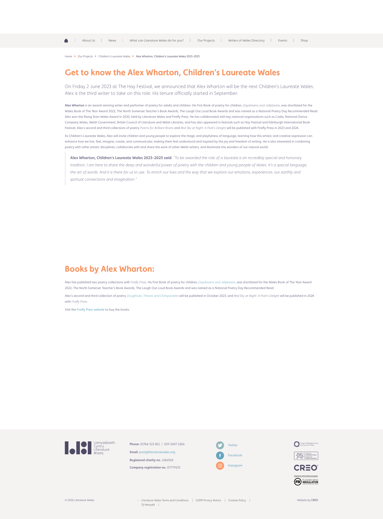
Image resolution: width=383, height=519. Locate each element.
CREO (314, 500)
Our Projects (206, 40)
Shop (304, 40)
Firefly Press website (90, 309)
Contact (301, 8)
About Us (88, 40)
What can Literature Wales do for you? (157, 40)
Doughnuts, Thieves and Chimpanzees (153, 296)
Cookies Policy (237, 500)
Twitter (232, 445)
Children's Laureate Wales (114, 56)
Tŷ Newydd (148, 504)
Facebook (234, 455)
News (112, 40)
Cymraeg (272, 8)
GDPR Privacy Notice (208, 500)
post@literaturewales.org (157, 452)
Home (68, 41)
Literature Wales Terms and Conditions (165, 500)
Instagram (234, 465)
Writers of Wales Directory (246, 40)
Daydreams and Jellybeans (216, 282)
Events (282, 40)
